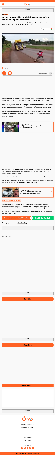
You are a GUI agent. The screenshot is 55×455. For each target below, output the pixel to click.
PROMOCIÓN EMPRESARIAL (27, 430)
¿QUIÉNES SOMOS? (27, 437)
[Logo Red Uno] (27, 4)
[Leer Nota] (4, 73)
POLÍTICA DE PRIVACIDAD (27, 427)
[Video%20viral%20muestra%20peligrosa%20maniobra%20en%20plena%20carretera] (28, 218)
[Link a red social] (22, 448)
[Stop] (10, 73)
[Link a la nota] (51, 127)
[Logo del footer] (27, 420)
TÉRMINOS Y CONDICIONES (27, 424)
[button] (3, 4)
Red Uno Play (22, 223)
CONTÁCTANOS (27, 440)
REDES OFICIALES (27, 434)
